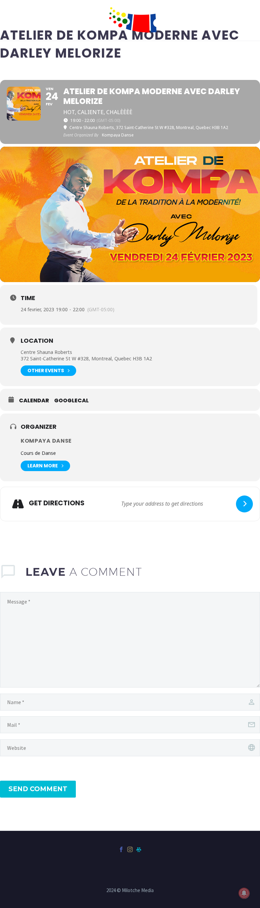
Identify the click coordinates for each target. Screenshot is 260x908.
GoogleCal (71, 400)
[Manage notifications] (244, 893)
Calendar (34, 400)
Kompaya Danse (46, 441)
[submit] (244, 503)
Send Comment (37, 789)
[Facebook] (121, 849)
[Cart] (19, 20)
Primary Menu (241, 21)
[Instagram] (130, 849)
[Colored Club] (139, 849)
